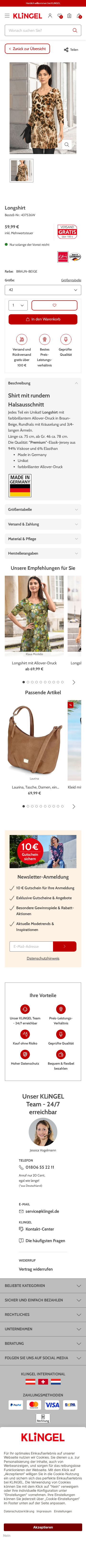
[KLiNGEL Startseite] (27, 15)
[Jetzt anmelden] (64, 946)
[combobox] (43, 30)
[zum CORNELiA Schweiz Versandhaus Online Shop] (43, 1382)
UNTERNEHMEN (18, 1329)
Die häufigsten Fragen (45, 1240)
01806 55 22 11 (40, 1167)
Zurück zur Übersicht (29, 48)
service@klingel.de (42, 1211)
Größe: (10, 280)
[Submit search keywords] (75, 30)
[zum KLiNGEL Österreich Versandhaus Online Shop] (30, 1382)
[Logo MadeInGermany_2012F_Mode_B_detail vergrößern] (20, 486)
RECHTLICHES (17, 1314)
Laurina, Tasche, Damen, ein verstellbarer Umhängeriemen (34, 787)
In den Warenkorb (46, 319)
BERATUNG (14, 1343)
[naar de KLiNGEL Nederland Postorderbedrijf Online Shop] (56, 1382)
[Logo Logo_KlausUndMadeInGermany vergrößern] (69, 257)
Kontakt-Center (40, 1229)
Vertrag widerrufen (36, 1269)
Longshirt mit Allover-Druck (34, 663)
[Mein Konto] (50, 15)
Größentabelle (71, 280)
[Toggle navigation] (7, 15)
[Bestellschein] (69, 15)
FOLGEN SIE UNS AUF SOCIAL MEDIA (36, 1358)
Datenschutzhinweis (43, 958)
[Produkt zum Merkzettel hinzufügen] (54, 305)
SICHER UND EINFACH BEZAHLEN (34, 1300)
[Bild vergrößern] (67, 144)
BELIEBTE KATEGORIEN (25, 1285)
